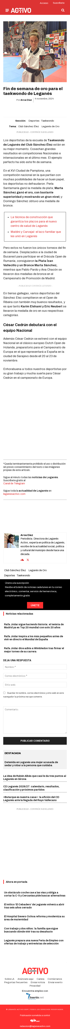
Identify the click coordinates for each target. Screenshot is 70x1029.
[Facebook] (16, 108)
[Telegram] (46, 108)
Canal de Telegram (14, 483)
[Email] (38, 108)
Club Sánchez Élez (28, 126)
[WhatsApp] (31, 108)
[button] (63, 10)
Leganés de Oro (50, 126)
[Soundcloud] (22, 559)
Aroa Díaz (26, 100)
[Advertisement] (35, 419)
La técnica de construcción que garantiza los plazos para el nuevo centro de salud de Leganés (34, 221)
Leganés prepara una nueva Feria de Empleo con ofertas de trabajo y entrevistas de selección (33, 942)
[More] (53, 108)
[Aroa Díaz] (11, 547)
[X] (23, 108)
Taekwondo (47, 120)
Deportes (33, 120)
